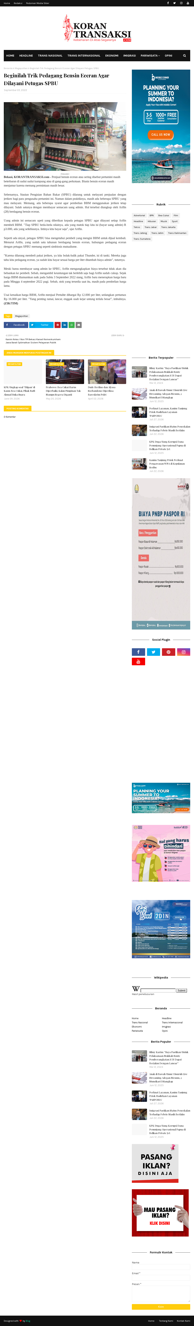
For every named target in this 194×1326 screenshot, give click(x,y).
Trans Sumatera (142, 239)
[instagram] (181, 3)
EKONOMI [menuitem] (111, 55)
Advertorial (139, 215)
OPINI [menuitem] (168, 55)
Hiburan (152, 221)
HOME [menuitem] (10, 55)
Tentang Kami (166, 1321)
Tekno (137, 227)
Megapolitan (21, 68)
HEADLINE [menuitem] (26, 55)
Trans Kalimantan (177, 233)
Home (7, 3)
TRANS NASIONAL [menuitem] (50, 55)
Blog (28, 1321)
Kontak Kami (183, 1321)
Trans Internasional (172, 1022)
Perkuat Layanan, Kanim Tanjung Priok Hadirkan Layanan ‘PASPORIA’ (168, 412)
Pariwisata (137, 1030)
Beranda (8, 68)
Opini (165, 1030)
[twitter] (174, 3)
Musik (164, 221)
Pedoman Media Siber (37, 3)
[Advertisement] (161, 271)
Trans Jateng (140, 233)
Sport (175, 221)
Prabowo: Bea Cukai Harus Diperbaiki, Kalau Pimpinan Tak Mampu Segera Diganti (63, 391)
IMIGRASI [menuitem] (129, 55)
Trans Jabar (151, 227)
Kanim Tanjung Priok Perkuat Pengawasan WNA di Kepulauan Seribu (167, 463)
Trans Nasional (140, 1022)
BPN (152, 215)
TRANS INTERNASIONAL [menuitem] (83, 55)
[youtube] (187, 3)
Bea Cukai (163, 215)
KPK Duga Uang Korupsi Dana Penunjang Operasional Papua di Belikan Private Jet (167, 445)
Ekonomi (137, 1026)
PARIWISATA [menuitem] (149, 55)
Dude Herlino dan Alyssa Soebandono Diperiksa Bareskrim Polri (101, 391)
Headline (138, 221)
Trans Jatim (157, 233)
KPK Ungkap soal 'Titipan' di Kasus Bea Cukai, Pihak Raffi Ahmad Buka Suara (19, 391)
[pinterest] (168, 652)
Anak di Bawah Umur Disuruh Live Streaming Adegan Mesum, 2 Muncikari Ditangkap (168, 393)
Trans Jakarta (168, 227)
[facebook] (168, 3)
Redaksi (18, 3)
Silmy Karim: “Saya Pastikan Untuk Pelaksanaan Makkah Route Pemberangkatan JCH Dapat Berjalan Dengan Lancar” (168, 373)
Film (176, 215)
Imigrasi (166, 1026)
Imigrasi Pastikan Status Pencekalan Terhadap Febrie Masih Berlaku (169, 428)
